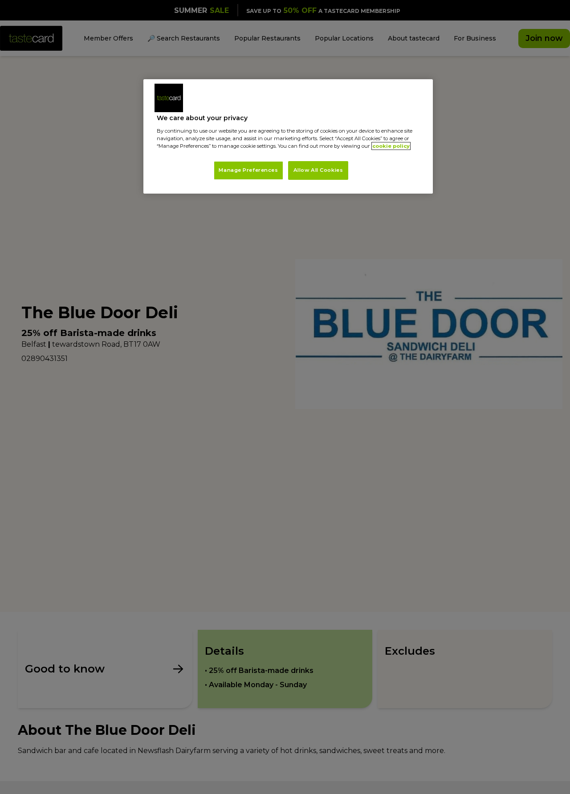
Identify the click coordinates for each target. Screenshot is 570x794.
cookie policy (391, 146)
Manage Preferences (248, 170)
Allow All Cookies (318, 170)
